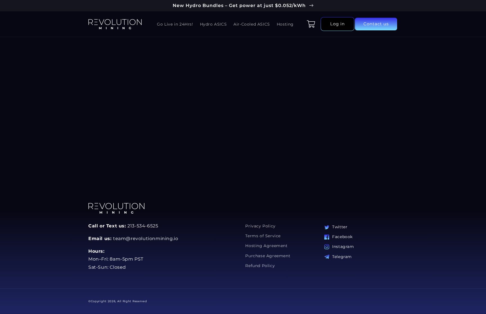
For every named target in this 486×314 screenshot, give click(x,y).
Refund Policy (260, 265)
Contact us (376, 23)
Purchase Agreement (267, 255)
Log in (337, 23)
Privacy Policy (260, 226)
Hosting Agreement (266, 245)
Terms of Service (263, 235)
